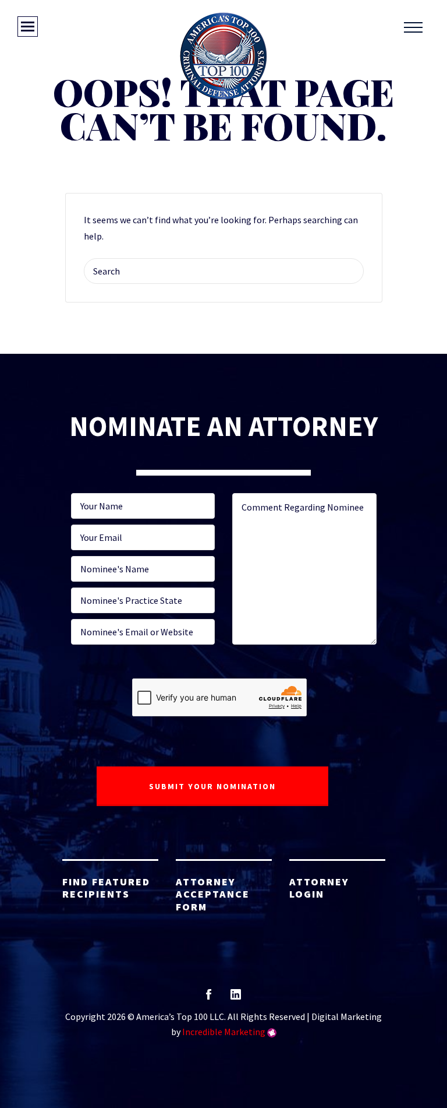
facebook (208, 998)
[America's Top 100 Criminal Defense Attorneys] (223, 56)
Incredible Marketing (223, 1031)
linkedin (235, 998)
